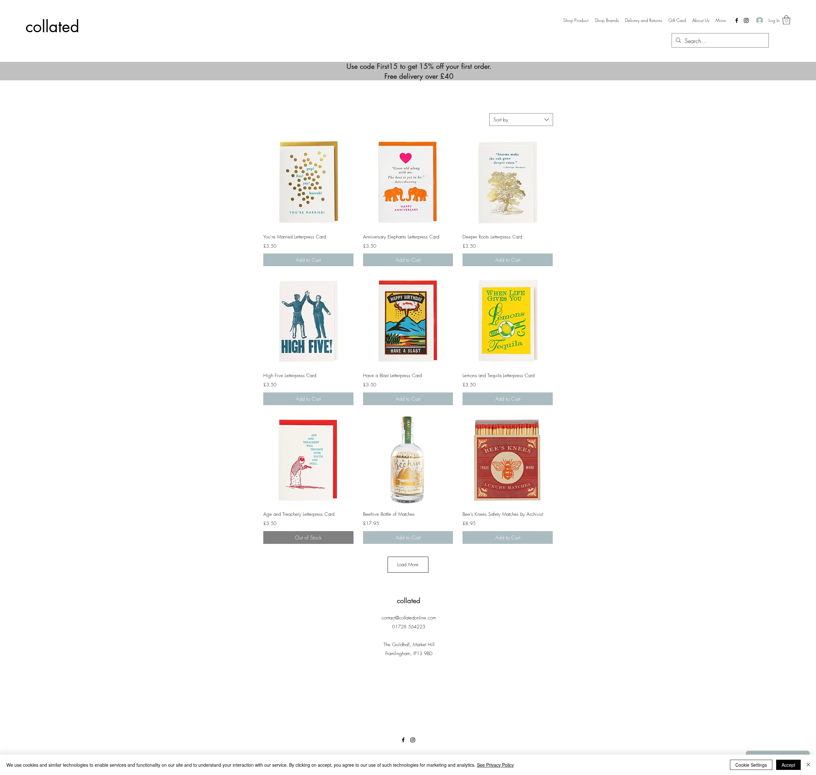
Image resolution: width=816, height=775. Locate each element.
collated (52, 26)
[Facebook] (736, 20)
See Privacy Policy (495, 765)
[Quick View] (308, 182)
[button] (607, 20)
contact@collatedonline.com (409, 618)
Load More (408, 564)
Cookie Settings (751, 765)
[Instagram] (746, 20)
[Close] (808, 765)
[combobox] (521, 119)
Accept (788, 765)
